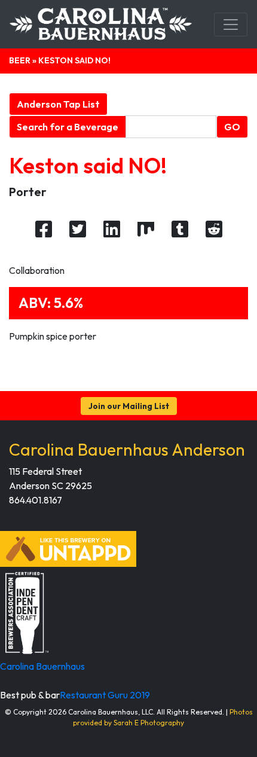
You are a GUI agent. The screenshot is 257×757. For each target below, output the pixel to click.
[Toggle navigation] (230, 24)
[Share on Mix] (146, 229)
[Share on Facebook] (43, 229)
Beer (19, 60)
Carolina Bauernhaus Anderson (127, 449)
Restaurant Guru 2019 (105, 695)
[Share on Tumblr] (180, 229)
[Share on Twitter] (78, 229)
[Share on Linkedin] (112, 229)
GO (232, 127)
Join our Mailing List (128, 406)
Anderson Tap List (58, 104)
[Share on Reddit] (214, 229)
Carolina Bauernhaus (42, 666)
